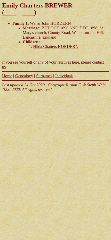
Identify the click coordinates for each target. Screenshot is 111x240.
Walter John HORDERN (50, 23)
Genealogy (24, 76)
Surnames (44, 76)
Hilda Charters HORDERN (55, 46)
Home (7, 76)
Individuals (64, 76)
